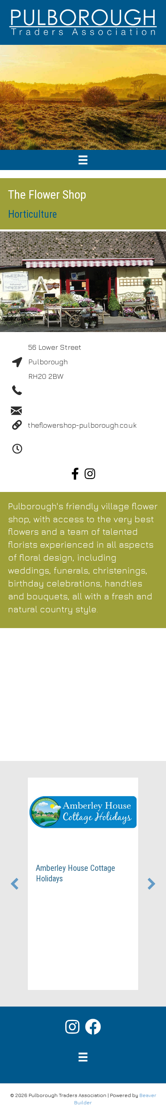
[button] (14, 883)
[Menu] (83, 160)
